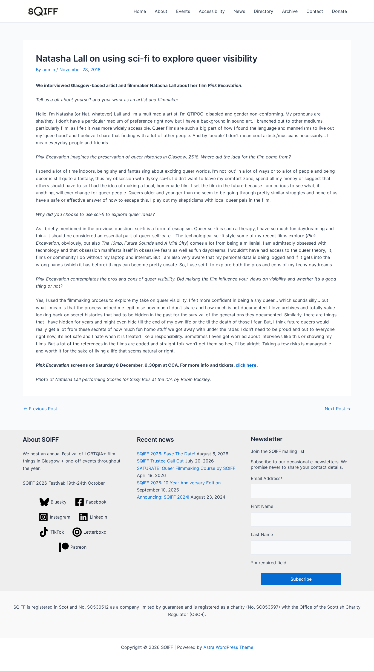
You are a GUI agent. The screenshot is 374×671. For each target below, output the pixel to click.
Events (183, 11)
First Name (262, 506)
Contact (314, 11)
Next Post (338, 408)
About (161, 11)
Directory (263, 11)
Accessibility (212, 11)
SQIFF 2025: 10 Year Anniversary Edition (179, 482)
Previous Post (40, 408)
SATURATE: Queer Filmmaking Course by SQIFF (186, 468)
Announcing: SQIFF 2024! (163, 497)
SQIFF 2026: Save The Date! (166, 453)
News (239, 11)
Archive (290, 11)
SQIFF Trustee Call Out (160, 461)
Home (140, 11)
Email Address (267, 478)
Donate (339, 11)
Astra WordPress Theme (228, 647)
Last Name (262, 534)
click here (246, 365)
